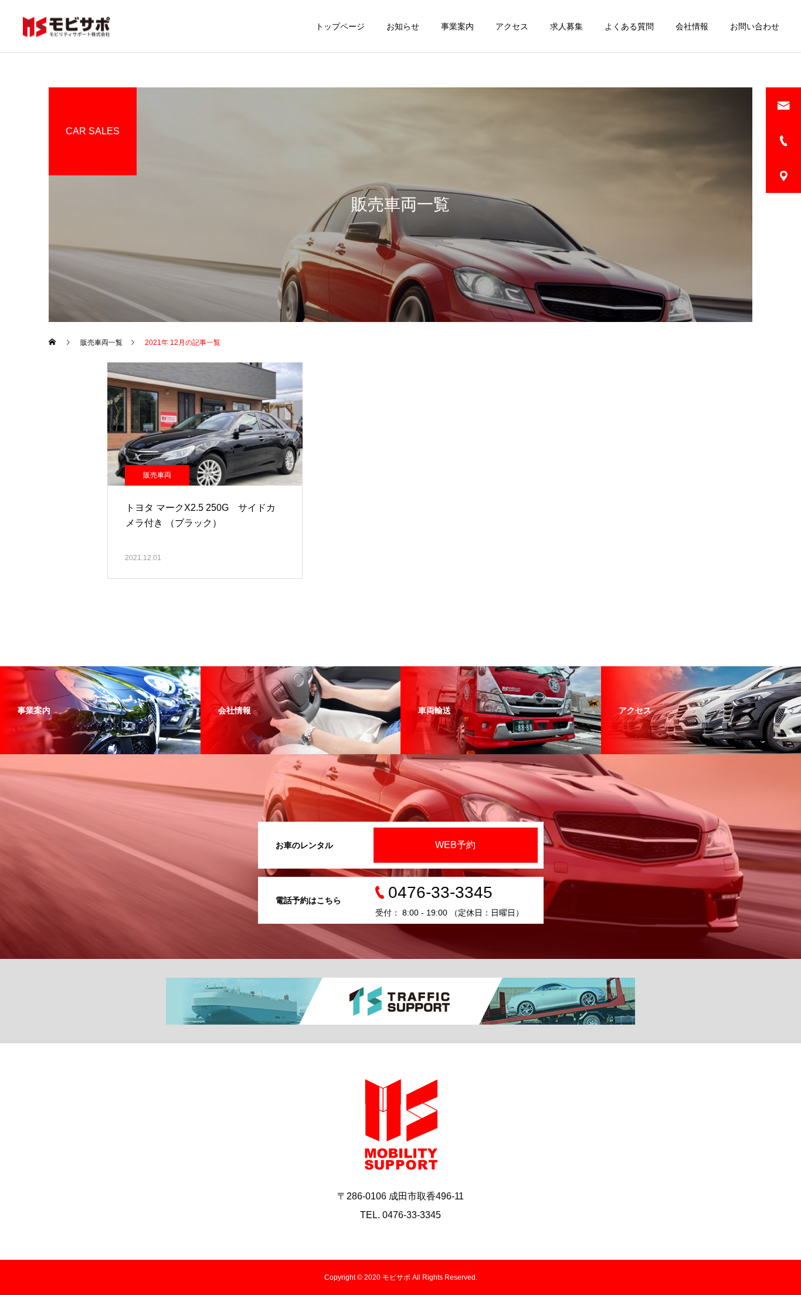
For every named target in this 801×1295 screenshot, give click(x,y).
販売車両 (157, 475)
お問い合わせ (754, 26)
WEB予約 (455, 845)
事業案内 (457, 26)
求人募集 (566, 26)
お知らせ (402, 26)
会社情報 (692, 26)
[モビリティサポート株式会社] (66, 26)
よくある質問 (629, 26)
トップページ (340, 26)
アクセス (511, 26)
